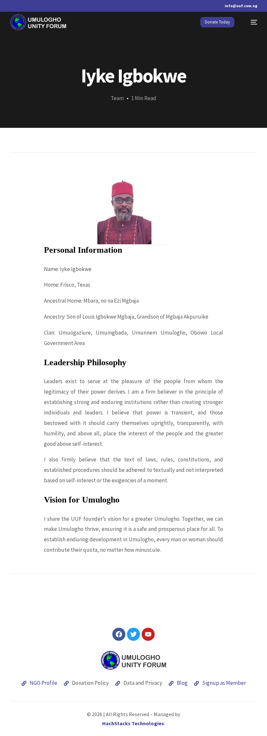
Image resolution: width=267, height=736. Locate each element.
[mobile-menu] (250, 22)
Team (117, 98)
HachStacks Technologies (133, 723)
